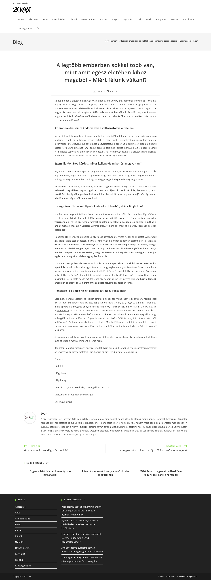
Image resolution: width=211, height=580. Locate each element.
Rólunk (161, 576)
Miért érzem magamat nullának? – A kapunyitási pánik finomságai (161, 473)
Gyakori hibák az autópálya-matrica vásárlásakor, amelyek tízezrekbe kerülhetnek (79, 524)
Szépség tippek (23, 565)
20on (100, 91)
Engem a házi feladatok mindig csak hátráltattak (50, 473)
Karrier (114, 91)
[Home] (107, 40)
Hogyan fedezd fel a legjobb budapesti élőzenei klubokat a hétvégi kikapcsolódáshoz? (81, 538)
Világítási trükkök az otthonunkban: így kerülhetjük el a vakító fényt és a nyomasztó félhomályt (81, 510)
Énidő (18, 524)
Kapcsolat (170, 576)
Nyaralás (19, 542)
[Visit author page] (30, 417)
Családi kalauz (22, 518)
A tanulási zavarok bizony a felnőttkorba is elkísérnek (105, 473)
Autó (17, 512)
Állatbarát (20, 506)
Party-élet (20, 553)
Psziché (19, 559)
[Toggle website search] (38, 28)
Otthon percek (22, 547)
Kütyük (18, 536)
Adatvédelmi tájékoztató (187, 576)
